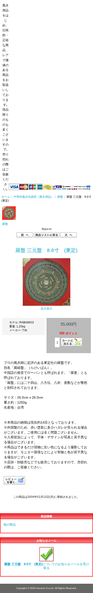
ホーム (61, 3)
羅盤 (60, 196)
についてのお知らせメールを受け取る (46, 566)
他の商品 (9, 524)
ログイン (78, 3)
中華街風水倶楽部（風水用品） (34, 196)
